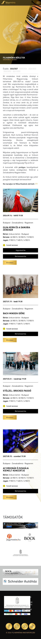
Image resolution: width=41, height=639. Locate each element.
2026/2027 (14, 68)
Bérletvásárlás (20, 256)
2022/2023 (7, 71)
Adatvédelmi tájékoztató (27, 603)
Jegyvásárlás (20, 250)
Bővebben (9, 262)
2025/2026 (23, 68)
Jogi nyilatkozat (27, 608)
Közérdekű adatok (26, 598)
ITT (36, 184)
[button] (38, 3)
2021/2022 (16, 71)
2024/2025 (32, 68)
